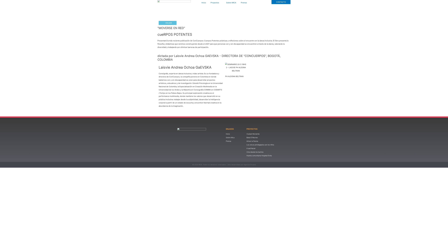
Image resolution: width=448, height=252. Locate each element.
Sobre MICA (231, 3)
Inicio (203, 3)
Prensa (244, 3)
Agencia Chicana (250, 165)
